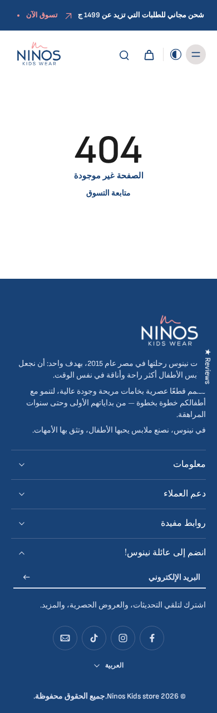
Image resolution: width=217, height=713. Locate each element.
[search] (124, 54)
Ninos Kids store (133, 696)
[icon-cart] (148, 54)
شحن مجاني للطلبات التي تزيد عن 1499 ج (141, 15)
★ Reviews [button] (207, 366)
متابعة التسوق (108, 193)
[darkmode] (173, 54)
